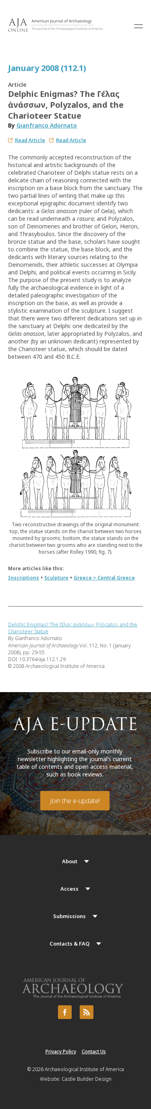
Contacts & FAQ (69, 943)
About (69, 861)
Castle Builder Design (87, 1079)
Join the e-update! (75, 800)
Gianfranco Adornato (47, 125)
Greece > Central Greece (104, 577)
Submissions (69, 916)
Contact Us (94, 1051)
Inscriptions (23, 577)
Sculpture (56, 577)
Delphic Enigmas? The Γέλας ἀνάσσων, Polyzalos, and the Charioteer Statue (72, 628)
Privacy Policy (61, 1051)
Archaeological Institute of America (84, 1069)
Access (69, 888)
